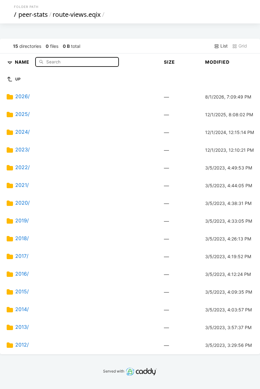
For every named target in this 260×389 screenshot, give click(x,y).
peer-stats (33, 14)
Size (169, 62)
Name (23, 61)
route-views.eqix (77, 14)
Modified (217, 62)
